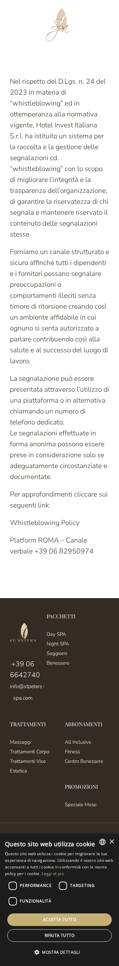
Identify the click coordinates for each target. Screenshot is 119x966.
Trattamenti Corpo (29, 751)
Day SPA (56, 634)
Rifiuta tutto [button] (59, 935)
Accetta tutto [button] (59, 919)
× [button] (111, 841)
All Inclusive (78, 742)
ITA (13, 25)
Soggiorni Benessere (58, 658)
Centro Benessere (84, 761)
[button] (59, 952)
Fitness (72, 751)
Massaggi (20, 742)
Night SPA (58, 643)
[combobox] (102, 842)
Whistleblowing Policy (45, 522)
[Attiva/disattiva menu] (104, 25)
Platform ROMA (34, 540)
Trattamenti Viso (28, 761)
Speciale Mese (81, 804)
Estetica (18, 771)
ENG (24, 25)
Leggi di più (53, 873)
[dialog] (59, 900)
